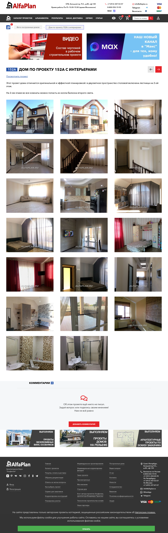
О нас (111, 473)
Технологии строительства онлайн (90, 501)
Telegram (146, 496)
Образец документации (54, 478)
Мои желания (82, 484)
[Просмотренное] (114, 18)
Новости (112, 482)
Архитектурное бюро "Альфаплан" (14, 470)
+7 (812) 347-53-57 (115, 4)
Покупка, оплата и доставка (55, 473)
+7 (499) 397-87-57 (151, 485)
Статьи (99, 18)
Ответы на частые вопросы (55, 482)
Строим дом (82, 489)
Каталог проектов (23, 18)
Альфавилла (41, 18)
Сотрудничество (115, 487)
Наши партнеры (83, 505)
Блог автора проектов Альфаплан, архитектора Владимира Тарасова (90, 495)
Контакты (113, 478)
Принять (86, 529)
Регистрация (15, 489)
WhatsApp (147, 492)
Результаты (57, 18)
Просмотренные (83, 480)
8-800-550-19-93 (114, 7)
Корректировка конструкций (56, 496)
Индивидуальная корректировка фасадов (89, 469)
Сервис (89, 18)
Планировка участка (52, 501)
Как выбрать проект (52, 487)
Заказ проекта (82, 475)
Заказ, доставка (74, 18)
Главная (48, 464)
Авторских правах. (145, 512)
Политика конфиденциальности (121, 496)
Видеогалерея (114, 468)
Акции (111, 501)
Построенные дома (116, 464)
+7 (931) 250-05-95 (151, 476)
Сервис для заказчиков (54, 492)
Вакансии (112, 492)
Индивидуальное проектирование (90, 464)
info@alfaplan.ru (141, 4)
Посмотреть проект (17, 76)
